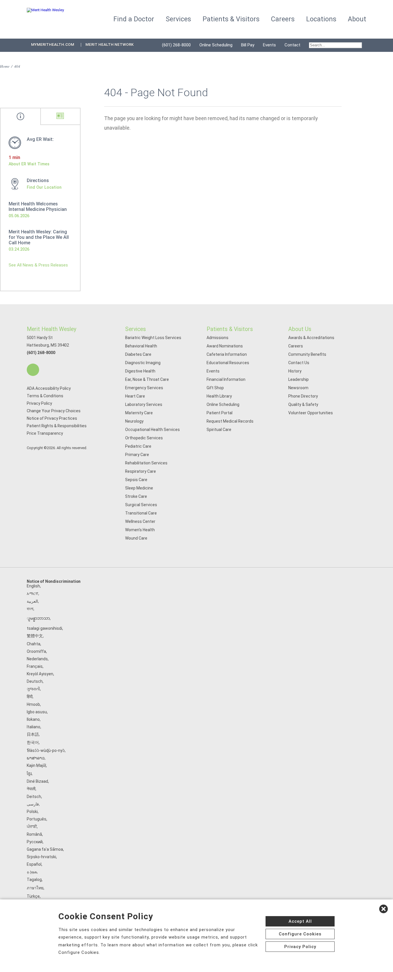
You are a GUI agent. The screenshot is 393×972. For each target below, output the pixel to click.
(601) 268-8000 (176, 45)
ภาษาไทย (35, 888)
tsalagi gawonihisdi (44, 628)
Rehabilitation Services (146, 463)
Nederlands (37, 659)
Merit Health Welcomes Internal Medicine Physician (38, 206)
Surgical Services (141, 504)
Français (35, 666)
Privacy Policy (39, 403)
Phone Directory (303, 396)
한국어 (33, 742)
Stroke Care (136, 496)
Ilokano (33, 719)
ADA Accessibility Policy (49, 388)
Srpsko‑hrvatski (41, 856)
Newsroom (298, 387)
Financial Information (226, 379)
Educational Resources (228, 362)
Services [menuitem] (178, 19)
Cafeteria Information (227, 354)
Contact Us (298, 362)
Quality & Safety (303, 404)
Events (269, 45)
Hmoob (33, 704)
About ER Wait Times (29, 164)
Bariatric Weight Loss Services (153, 337)
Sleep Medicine (139, 488)
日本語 (33, 734)
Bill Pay (247, 45)
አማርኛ (32, 593)
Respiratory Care (140, 471)
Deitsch (34, 796)
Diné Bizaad (37, 781)
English (33, 586)
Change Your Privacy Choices (54, 411)
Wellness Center (140, 521)
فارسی (33, 804)
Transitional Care (141, 513)
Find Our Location (44, 187)
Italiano (33, 727)
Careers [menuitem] (283, 19)
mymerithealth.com (52, 44)
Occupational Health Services (152, 429)
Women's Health (140, 529)
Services (135, 329)
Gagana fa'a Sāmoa (45, 849)
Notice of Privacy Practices (52, 418)
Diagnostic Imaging (143, 362)
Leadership (298, 379)
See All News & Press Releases (38, 265)
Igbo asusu (37, 712)
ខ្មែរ (29, 773)
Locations (321, 19)
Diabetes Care (138, 354)
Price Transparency (45, 433)
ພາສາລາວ (36, 758)
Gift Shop (215, 387)
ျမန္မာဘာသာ (38, 618)
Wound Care (136, 538)
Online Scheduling (215, 45)
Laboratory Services (143, 404)
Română (34, 834)
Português (36, 819)
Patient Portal (219, 413)
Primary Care (137, 454)
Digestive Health (140, 371)
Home (4, 66)
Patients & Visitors (230, 329)
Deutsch (35, 681)
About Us (299, 329)
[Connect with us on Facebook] (33, 370)
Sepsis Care (136, 479)
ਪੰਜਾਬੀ (32, 826)
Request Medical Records (230, 421)
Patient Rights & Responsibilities (57, 425)
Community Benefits (307, 354)
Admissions (217, 337)
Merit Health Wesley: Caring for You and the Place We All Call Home (39, 237)
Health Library (219, 396)
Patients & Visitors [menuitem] (231, 19)
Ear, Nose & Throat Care (147, 379)
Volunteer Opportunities (310, 413)
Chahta (33, 644)
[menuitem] (335, 45)
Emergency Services (144, 387)
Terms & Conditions (45, 396)
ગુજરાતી (33, 689)
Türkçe (33, 896)
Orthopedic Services (144, 438)
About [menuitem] (357, 19)
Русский (35, 841)
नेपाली (31, 788)
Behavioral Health (141, 346)
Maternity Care (139, 413)
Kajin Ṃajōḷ (36, 765)
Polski (32, 811)
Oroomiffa (36, 651)
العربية (32, 601)
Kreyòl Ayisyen (40, 674)
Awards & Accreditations (311, 337)
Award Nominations (225, 346)
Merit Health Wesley (51, 329)
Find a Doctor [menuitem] (133, 19)
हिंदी (30, 696)
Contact (292, 45)
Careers (295, 346)
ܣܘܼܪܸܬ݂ (32, 871)
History (295, 371)
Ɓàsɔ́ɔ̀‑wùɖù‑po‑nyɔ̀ (46, 750)
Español (34, 864)
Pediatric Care (138, 446)
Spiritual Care (219, 429)
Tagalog (34, 879)
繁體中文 (35, 635)
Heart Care (135, 396)
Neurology (134, 421)
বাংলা (30, 608)
